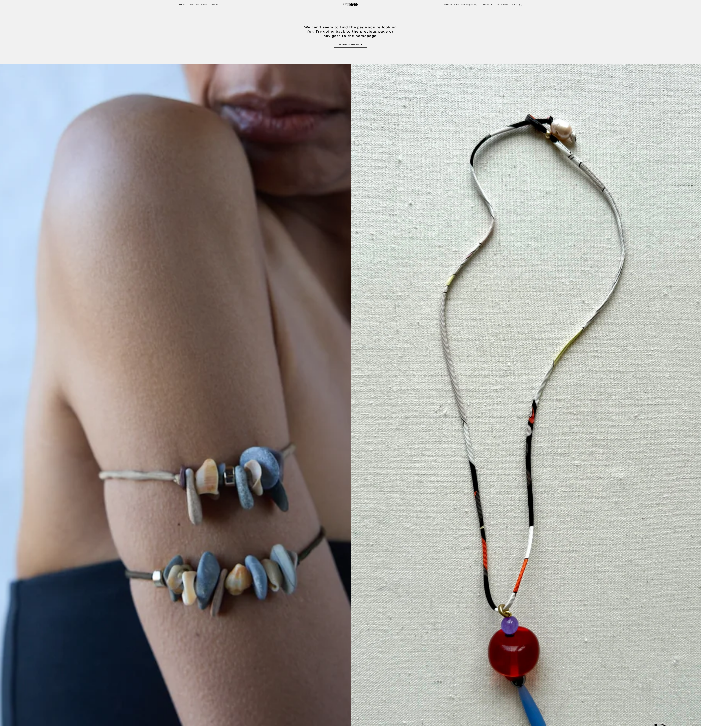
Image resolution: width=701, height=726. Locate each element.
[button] (459, 4)
